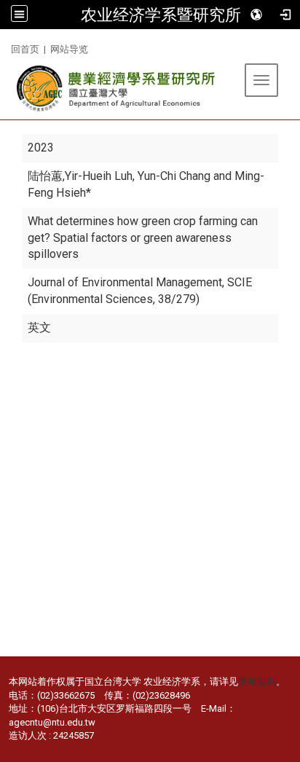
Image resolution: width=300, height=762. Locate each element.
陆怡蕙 (45, 176)
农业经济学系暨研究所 (161, 14)
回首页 (25, 49)
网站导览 (69, 49)
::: (5, 47)
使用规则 (257, 681)
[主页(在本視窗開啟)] (117, 88)
